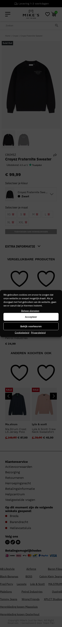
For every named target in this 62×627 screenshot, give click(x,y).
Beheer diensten (30, 310)
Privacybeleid (38, 332)
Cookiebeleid (22, 332)
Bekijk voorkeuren (31, 326)
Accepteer (31, 316)
